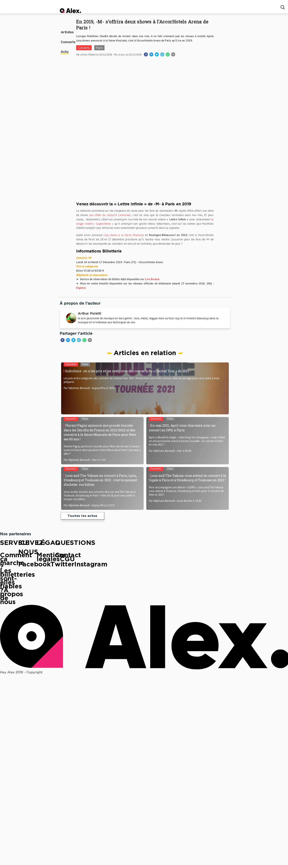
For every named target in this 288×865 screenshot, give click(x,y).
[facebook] (62, 341)
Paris (85, 364)
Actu (65, 51)
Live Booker (152, 279)
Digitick (81, 288)
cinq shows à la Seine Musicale (123, 235)
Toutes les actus (82, 516)
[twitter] (73, 341)
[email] (89, 341)
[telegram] (79, 341)
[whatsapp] (84, 341)
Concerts (68, 42)
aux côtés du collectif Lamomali (110, 215)
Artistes (67, 32)
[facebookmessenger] (68, 341)
